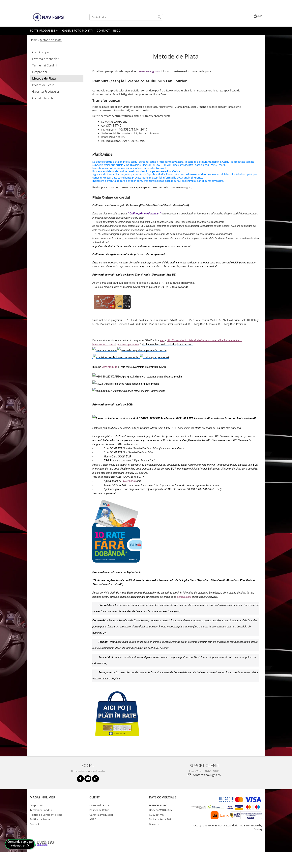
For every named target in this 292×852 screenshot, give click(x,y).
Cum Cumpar (41, 52)
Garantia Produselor (45, 91)
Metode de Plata (51, 40)
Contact (103, 30)
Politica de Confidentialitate (46, 814)
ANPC (92, 819)
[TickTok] (95, 778)
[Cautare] (159, 17)
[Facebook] (80, 778)
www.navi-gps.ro (149, 71)
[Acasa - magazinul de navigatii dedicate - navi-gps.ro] (50, 17)
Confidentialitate (43, 98)
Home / (34, 40)
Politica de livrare (40, 819)
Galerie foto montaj (77, 30)
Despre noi (39, 72)
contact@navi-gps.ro (206, 775)
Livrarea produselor (45, 59)
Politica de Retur (43, 85)
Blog (117, 30)
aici (162, 340)
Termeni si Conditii (44, 65)
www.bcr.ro (129, 480)
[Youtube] (87, 778)
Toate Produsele (43, 30)
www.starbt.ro (109, 366)
